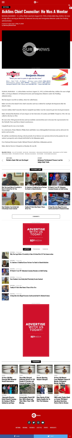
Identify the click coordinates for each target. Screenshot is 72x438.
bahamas (33, 152)
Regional (25, 427)
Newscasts (53, 427)
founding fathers (18, 154)
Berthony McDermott (10, 25)
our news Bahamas (51, 154)
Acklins (26, 152)
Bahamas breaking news (44, 152)
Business (32, 427)
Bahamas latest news (60, 152)
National (18, 427)
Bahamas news (7, 154)
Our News (40, 154)
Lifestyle (39, 427)
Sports (46, 427)
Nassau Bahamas (30, 154)
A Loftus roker (17, 152)
